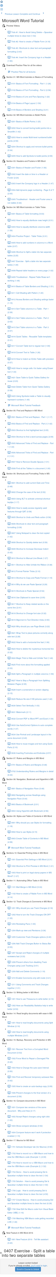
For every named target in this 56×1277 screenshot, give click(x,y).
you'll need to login (39, 1265)
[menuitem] (1, 6)
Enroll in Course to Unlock (28, 1269)
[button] (1, 2)
